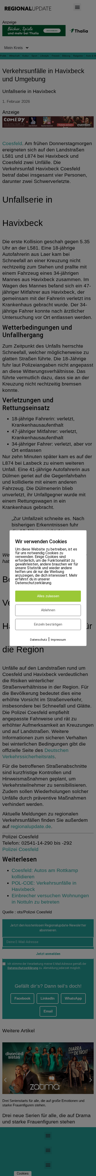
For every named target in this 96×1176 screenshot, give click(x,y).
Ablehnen (48, 610)
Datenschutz (38, 640)
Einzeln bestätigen (48, 624)
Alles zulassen (48, 596)
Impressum (58, 640)
